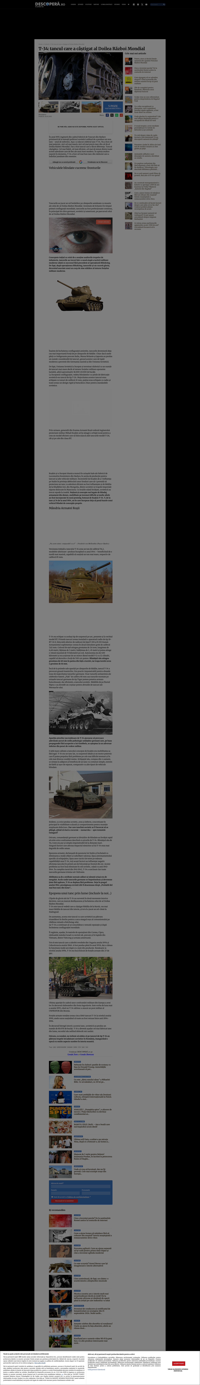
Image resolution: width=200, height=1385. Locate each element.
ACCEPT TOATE (179, 1363)
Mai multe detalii (39, 1363)
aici (62, 1374)
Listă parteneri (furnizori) (96, 1369)
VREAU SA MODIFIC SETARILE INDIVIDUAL (178, 1369)
